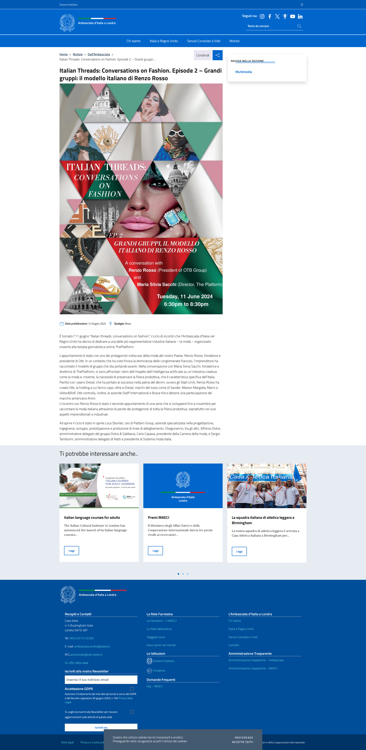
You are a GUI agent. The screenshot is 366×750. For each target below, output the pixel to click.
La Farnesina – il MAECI (162, 620)
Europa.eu (158, 670)
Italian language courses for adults (92, 517)
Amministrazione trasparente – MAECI (253, 668)
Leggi (74, 550)
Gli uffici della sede (76, 662)
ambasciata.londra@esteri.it (92, 646)
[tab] (178, 574)
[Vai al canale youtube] (291, 16)
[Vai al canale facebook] (269, 16)
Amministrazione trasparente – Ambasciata (256, 660)
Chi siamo (235, 620)
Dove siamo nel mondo (161, 645)
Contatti (234, 645)
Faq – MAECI (155, 686)
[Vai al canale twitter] (276, 16)
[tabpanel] (99, 517)
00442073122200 (82, 638)
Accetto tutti (242, 742)
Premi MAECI (158, 517)
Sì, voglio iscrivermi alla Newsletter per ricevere (91, 712)
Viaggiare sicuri (156, 637)
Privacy (123, 698)
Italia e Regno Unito (241, 628)
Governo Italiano (68, 4)
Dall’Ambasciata (99, 54)
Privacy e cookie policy (94, 742)
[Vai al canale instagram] (261, 16)
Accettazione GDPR (79, 688)
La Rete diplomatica (159, 628)
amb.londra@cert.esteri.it (87, 654)
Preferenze (244, 737)
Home (63, 54)
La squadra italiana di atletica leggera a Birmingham (263, 520)
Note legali (67, 742)
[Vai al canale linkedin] (299, 16)
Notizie (78, 54)
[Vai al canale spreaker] (284, 16)
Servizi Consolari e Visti (243, 637)
